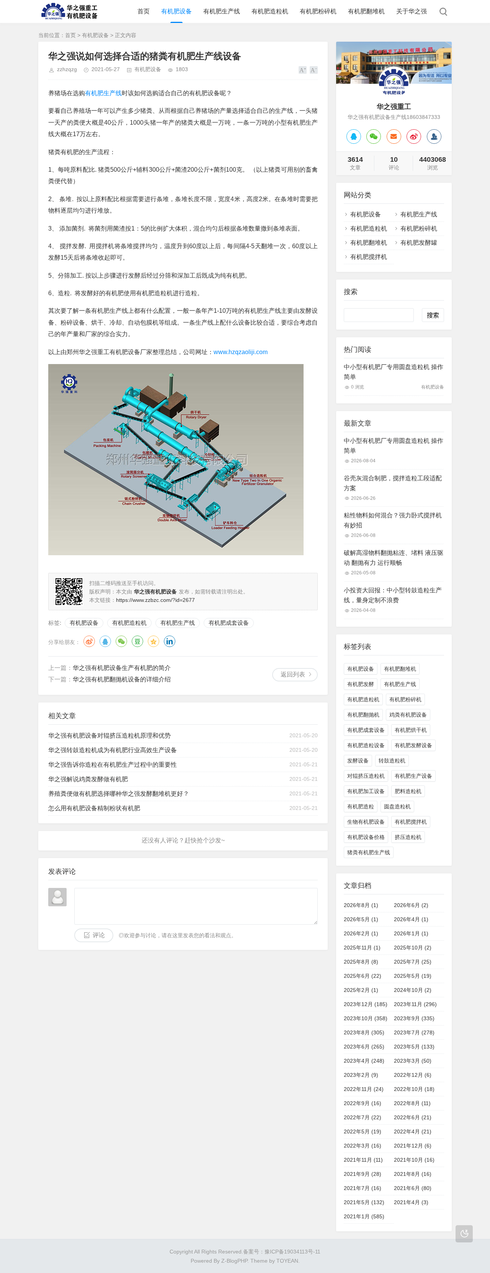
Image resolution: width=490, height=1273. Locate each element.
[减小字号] (314, 70)
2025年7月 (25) (412, 962)
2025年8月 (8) (361, 962)
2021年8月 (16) (412, 1174)
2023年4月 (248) (364, 1061)
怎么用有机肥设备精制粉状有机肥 (94, 808)
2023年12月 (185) (365, 1004)
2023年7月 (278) (414, 1032)
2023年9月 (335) (414, 1018)
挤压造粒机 (408, 837)
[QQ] (353, 136)
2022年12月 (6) (412, 1075)
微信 (121, 641)
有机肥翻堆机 (366, 11)
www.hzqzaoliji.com (241, 352)
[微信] (373, 136)
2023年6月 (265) (364, 1047)
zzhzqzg (67, 69)
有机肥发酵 (360, 684)
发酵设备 (358, 761)
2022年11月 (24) (364, 1089)
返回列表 (293, 674)
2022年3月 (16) (362, 1146)
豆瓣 (137, 641)
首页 (143, 11)
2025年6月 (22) (362, 976)
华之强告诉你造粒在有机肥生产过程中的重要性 (112, 764)
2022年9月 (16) (362, 1103)
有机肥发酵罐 (418, 242)
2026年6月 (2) (411, 905)
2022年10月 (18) (414, 1089)
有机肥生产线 (221, 11)
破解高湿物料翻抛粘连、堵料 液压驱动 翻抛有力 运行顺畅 (393, 558)
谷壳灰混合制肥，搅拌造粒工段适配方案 (393, 483)
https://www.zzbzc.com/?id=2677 (155, 600)
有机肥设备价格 (366, 837)
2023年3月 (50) (412, 1061)
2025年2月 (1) (361, 990)
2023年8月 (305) (364, 1032)
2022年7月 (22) (362, 1117)
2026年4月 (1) (411, 919)
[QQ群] (434, 136)
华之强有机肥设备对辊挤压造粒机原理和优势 (109, 735)
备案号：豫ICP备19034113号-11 (281, 1252)
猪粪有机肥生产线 (368, 852)
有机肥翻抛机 (363, 715)
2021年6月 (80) (412, 1188)
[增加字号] (303, 70)
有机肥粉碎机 (318, 11)
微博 (89, 641)
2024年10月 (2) (412, 990)
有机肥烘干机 (411, 730)
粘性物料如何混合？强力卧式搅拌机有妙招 (393, 520)
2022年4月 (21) (412, 1131)
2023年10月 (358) (365, 1018)
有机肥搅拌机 (368, 257)
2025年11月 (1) (362, 948)
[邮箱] (394, 136)
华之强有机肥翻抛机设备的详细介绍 (122, 679)
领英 (169, 641)
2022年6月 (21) (412, 1117)
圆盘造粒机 (397, 806)
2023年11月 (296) (415, 1004)
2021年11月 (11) (363, 1160)
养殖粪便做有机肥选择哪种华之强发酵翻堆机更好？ (118, 793)
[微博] (414, 136)
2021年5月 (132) (364, 1202)
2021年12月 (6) (412, 1146)
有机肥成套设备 (229, 622)
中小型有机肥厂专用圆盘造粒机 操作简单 (393, 372)
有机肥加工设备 (366, 791)
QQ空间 (153, 641)
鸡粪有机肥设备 (408, 715)
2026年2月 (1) (361, 933)
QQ (105, 641)
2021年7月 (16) (362, 1188)
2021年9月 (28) (362, 1174)
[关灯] (464, 1233)
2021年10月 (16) (414, 1160)
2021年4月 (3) (411, 1202)
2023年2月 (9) (361, 1075)
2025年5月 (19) (412, 976)
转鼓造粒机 (392, 761)
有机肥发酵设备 (413, 745)
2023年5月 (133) (414, 1047)
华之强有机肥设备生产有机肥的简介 (122, 668)
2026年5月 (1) (361, 919)
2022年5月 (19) (362, 1131)
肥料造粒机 (408, 791)
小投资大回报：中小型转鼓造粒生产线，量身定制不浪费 (393, 595)
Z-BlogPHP (234, 1261)
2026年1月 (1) (411, 933)
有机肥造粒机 (270, 11)
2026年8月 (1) (361, 905)
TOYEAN (287, 1261)
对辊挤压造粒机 (366, 776)
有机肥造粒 (360, 806)
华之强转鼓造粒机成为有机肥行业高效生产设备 (112, 750)
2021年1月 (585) (364, 1216)
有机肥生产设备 (413, 776)
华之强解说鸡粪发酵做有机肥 (88, 779)
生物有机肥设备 (366, 822)
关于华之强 (411, 11)
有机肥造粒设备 (366, 745)
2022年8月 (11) (412, 1103)
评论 (99, 935)
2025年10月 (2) (412, 948)
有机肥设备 (176, 11)
